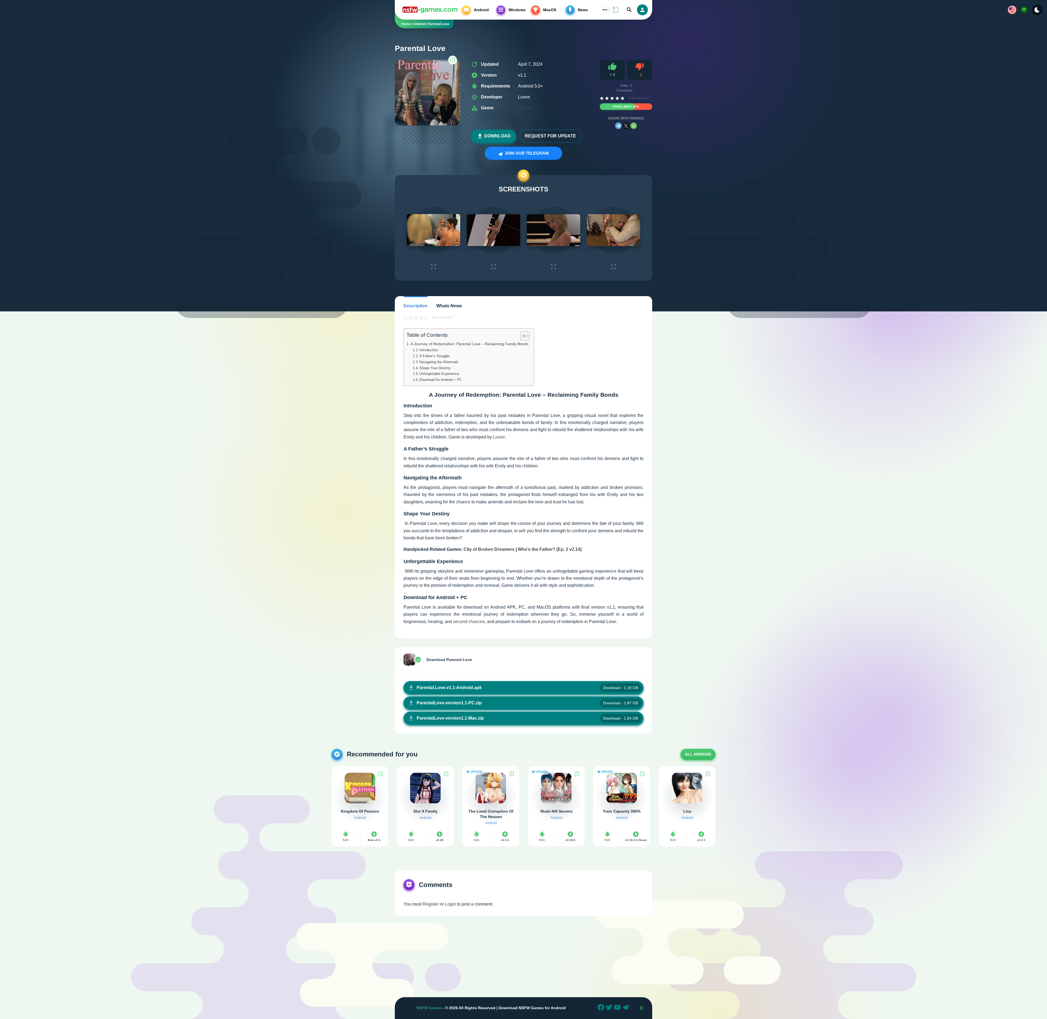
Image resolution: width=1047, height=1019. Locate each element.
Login (450, 904)
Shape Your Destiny (435, 368)
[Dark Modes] (1037, 9)
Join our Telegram (526, 153)
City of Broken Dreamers (489, 549)
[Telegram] (618, 125)
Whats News (449, 305)
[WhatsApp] (633, 125)
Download (497, 136)
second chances (469, 621)
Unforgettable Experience (439, 374)
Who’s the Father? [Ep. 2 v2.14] (550, 549)
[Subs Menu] (604, 9)
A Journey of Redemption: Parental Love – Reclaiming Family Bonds (469, 344)
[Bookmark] (452, 60)
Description (416, 305)
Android (525, 108)
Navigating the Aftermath (438, 362)
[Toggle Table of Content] (522, 336)
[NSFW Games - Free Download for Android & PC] (430, 10)
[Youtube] (618, 1008)
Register (431, 904)
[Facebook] (602, 1008)
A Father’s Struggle (434, 356)
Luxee (499, 437)
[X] (626, 125)
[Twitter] (610, 1008)
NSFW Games (429, 1008)
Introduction (428, 350)
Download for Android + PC (440, 380)
